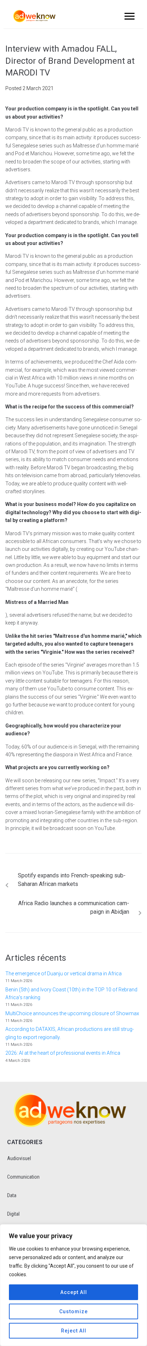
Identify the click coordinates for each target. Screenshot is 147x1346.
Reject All (73, 1331)
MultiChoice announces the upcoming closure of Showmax (72, 1013)
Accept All (73, 1292)
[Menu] (128, 16)
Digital (13, 1214)
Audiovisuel (19, 1158)
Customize (73, 1311)
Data (11, 1195)
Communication (23, 1177)
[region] (73, 1285)
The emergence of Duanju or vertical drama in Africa (64, 973)
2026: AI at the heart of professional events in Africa (62, 1053)
